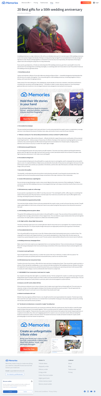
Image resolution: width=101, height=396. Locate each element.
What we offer (26, 3)
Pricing (36, 3)
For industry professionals (15, 374)
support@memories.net (17, 371)
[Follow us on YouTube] (91, 391)
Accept (10, 391)
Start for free (86, 2)
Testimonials (44, 3)
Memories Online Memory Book (50, 217)
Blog (51, 3)
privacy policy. (14, 387)
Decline (25, 391)
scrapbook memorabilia (23, 313)
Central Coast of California (75, 237)
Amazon (75, 298)
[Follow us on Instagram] (88, 391)
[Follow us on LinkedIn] (94, 391)
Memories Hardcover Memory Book (49, 75)
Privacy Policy (53, 391)
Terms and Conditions (41, 391)
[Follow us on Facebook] (85, 391)
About (57, 3)
